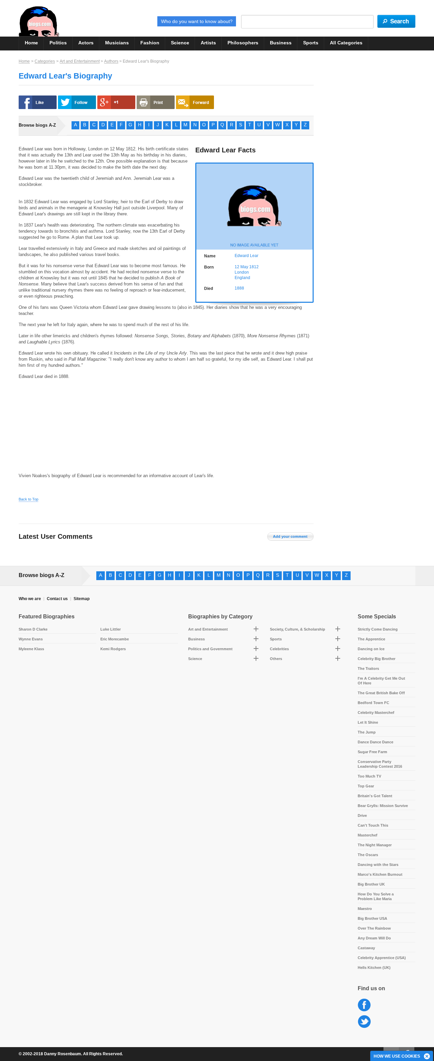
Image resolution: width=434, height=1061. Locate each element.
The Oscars (368, 855)
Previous (199, 205)
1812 (254, 266)
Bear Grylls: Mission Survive (383, 806)
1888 (239, 288)
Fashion (149, 42)
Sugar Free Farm (372, 752)
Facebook (364, 1005)
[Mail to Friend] (195, 102)
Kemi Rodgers (113, 649)
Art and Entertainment (80, 61)
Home (31, 42)
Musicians (117, 42)
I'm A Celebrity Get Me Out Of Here (381, 680)
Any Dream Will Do (374, 938)
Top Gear (366, 786)
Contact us (57, 598)
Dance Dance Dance (375, 742)
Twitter (364, 1021)
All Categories (346, 42)
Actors (86, 42)
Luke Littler (110, 629)
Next (309, 205)
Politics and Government (210, 649)
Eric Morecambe (114, 639)
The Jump (367, 732)
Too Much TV (369, 776)
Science (180, 42)
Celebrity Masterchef (376, 712)
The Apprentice (371, 639)
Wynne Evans (31, 639)
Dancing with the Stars (378, 865)
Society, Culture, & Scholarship (297, 629)
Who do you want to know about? (197, 21)
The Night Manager (375, 845)
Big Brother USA (372, 918)
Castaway (366, 948)
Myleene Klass (31, 649)
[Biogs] (39, 21)
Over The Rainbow (374, 928)
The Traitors (368, 668)
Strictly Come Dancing (378, 629)
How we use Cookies (397, 1056)
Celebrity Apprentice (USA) (382, 958)
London (242, 272)
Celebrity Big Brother (376, 659)
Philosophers (243, 42)
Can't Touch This (373, 825)
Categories (45, 61)
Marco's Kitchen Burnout (380, 874)
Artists (208, 42)
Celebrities (279, 649)
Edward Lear (246, 255)
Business (281, 42)
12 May (241, 266)
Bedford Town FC (373, 703)
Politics (58, 42)
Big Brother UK (371, 884)
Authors (111, 61)
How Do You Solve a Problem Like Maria (376, 896)
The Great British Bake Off (381, 693)
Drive (362, 815)
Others (276, 659)
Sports (310, 42)
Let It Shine (368, 722)
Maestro (365, 909)
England (242, 277)
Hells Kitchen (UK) (374, 967)
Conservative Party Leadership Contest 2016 (380, 764)
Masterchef (367, 835)
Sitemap (82, 598)
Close (427, 1056)
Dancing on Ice (371, 649)
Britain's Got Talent (375, 796)
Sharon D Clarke (33, 629)
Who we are (30, 598)
